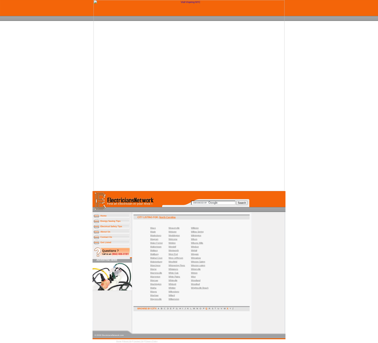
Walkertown (155, 246)
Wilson (194, 239)
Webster (173, 232)
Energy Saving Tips (110, 221)
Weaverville (174, 228)
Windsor (195, 246)
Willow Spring (197, 232)
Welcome (173, 239)
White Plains (174, 276)
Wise (193, 276)
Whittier (172, 288)
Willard (172, 295)
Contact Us (106, 237)
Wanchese (155, 265)
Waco (153, 228)
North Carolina (167, 217)
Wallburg (154, 254)
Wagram (154, 239)
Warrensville (156, 273)
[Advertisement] (110, 306)
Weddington (174, 235)
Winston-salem (198, 265)
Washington (155, 284)
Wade (153, 232)
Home (103, 216)
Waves (153, 291)
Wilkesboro (174, 291)
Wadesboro (155, 235)
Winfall (194, 250)
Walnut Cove (156, 258)
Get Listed (105, 242)
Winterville (196, 269)
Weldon (172, 243)
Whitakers (173, 269)
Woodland (195, 280)
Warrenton (155, 276)
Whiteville (173, 280)
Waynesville (156, 299)
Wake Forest (156, 243)
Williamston (174, 299)
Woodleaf (195, 284)
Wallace (154, 250)
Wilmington (196, 235)
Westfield (173, 261)
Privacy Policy (151, 341)
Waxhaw (154, 295)
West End (173, 254)
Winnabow (196, 258)
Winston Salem (198, 261)
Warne (153, 269)
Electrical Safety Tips (111, 226)
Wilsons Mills (197, 243)
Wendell (172, 246)
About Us (105, 232)
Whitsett (172, 284)
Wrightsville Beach (199, 288)
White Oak (174, 273)
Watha (153, 288)
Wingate (195, 254)
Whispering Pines (177, 265)
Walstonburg (156, 261)
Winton (194, 273)
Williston (195, 228)
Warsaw (154, 280)
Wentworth (174, 250)
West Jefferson (176, 258)
